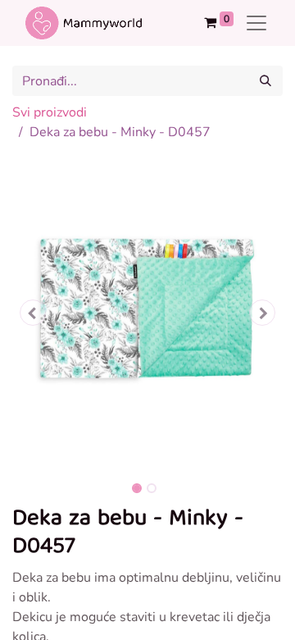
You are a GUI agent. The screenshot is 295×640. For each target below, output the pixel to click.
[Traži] (265, 81)
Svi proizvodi (49, 112)
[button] (32, 312)
